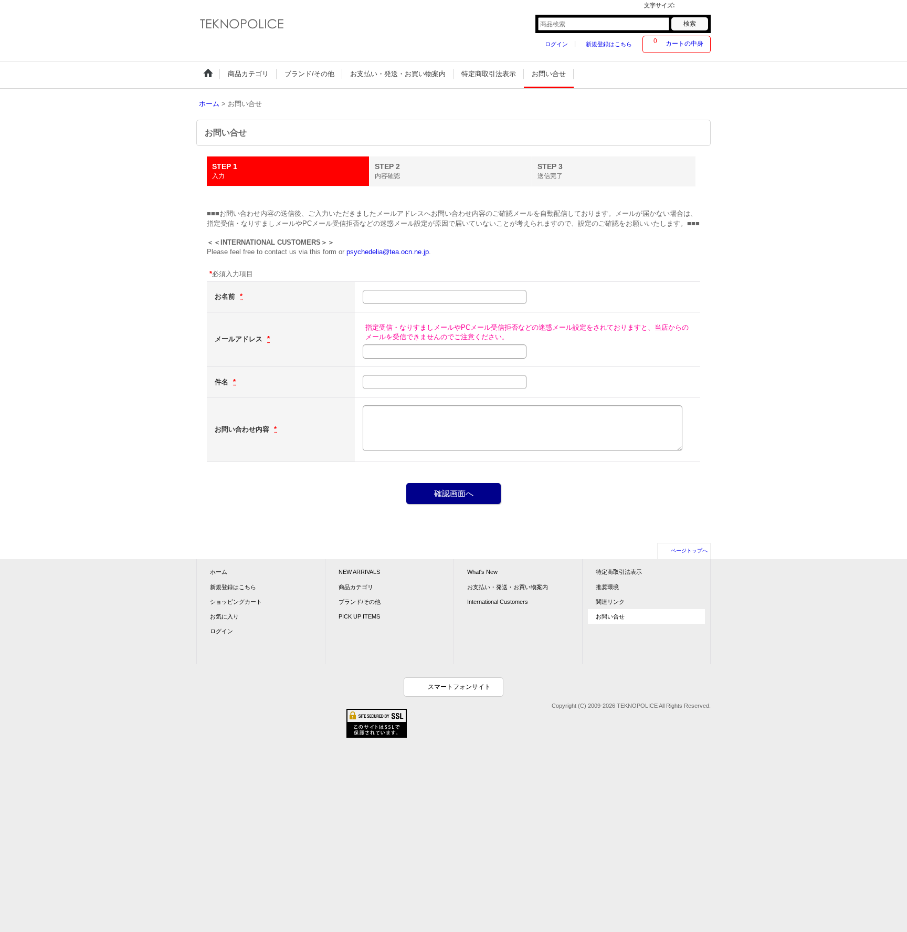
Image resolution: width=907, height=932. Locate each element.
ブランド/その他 (360, 602)
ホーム (218, 572)
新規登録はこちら (609, 44)
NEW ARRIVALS (359, 572)
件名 (222, 382)
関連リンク (610, 602)
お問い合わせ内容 (243, 429)
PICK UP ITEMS (359, 616)
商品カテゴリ (356, 587)
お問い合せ (610, 616)
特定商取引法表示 (619, 572)
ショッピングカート (236, 602)
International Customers (497, 602)
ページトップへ (689, 550)
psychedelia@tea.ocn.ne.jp (387, 252)
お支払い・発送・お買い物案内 (507, 587)
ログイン (556, 44)
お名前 (226, 296)
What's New (482, 572)
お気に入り (224, 616)
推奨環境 (607, 587)
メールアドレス (240, 339)
